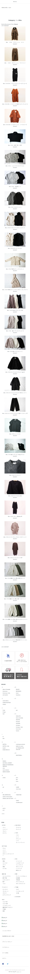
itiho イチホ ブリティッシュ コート (15, 42)
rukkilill (17, 787)
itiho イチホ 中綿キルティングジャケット (15, 269)
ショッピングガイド (6, 930)
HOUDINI (18, 723)
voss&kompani (19, 802)
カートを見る (5, 952)
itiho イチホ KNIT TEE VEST (15, 145)
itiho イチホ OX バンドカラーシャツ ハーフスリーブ (15, 124)
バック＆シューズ (20, 891)
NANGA (4, 761)
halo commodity (19, 717)
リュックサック (19, 864)
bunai (17, 693)
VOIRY (17, 800)
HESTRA (18, 719)
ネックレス (5, 889)
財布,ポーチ (18, 870)
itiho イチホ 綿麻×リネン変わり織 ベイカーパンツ (15, 598)
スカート (5, 852)
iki (3, 736)
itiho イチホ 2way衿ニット (15, 186)
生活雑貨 (18, 878)
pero (17, 777)
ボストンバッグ (19, 866)
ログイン (4, 958)
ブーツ (4, 864)
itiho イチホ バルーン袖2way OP (15, 516)
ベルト (4, 883)
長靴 (4, 866)
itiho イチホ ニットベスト (15, 434)
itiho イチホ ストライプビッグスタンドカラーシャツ (15, 537)
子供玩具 (18, 879)
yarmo (4, 808)
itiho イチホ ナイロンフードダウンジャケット (15, 227)
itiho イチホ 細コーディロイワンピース (15, 330)
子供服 (16, 887)
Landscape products (20, 744)
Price (12, 24)
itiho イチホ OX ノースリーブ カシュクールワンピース (15, 83)
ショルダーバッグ (20, 863)
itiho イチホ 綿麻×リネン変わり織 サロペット (15, 578)
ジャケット (5, 829)
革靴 (4, 861)
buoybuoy (18, 694)
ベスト (17, 835)
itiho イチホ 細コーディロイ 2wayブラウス (15, 454)
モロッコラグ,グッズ (20, 883)
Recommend (7, 24)
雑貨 (16, 874)
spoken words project (7, 796)
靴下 (4, 881)
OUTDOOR (17, 896)
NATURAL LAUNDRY (7, 763)
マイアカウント (5, 947)
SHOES (3, 858)
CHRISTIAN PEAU (7, 702)
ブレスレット (6, 891)
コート (4, 827)
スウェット (18, 838)
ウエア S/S (5, 901)
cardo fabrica (5, 700)
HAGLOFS (18, 716)
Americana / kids (6, 693)
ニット (17, 837)
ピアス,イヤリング (7, 894)
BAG (16, 858)
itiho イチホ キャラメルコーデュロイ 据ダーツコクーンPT (15, 413)
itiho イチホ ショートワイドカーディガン (15, 165)
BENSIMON (18, 691)
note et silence (6, 770)
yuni (3, 810)
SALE (3, 899)
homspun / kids (19, 727)
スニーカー (5, 863)
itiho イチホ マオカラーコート (15, 207)
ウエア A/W (5, 903)
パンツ (4, 850)
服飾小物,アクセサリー (8, 907)
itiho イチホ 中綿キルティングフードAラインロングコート (15, 289)
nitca (4, 768)
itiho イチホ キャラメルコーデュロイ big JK (15, 372)
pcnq (17, 781)
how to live (18, 729)
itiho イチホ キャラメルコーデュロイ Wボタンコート (15, 392)
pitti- (17, 779)
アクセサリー (5, 887)
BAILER (17, 689)
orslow (4, 777)
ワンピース (18, 827)
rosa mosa (18, 789)
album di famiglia (6, 689)
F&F (4, 713)
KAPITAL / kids (6, 746)
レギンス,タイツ (6, 879)
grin (17, 710)
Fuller (4, 710)
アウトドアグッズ (20, 881)
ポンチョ (5, 833)
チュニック (18, 829)
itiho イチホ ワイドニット (15, 475)
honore (17, 730)
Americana (5, 691)
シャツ (17, 840)
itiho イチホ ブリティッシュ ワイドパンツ (15, 62)
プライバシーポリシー (7, 941)
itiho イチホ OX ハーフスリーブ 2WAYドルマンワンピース (15, 104)
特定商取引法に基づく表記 (8, 936)
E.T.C (3, 813)
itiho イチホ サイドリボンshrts (15, 495)
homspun (18, 725)
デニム (4, 848)
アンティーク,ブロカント (21, 876)
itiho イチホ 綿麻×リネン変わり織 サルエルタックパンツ (15, 619)
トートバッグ (19, 861)
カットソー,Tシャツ (20, 842)
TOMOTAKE (18, 794)
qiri (3, 787)
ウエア (17, 889)
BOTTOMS (4, 846)
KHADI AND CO (6, 749)
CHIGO (4, 704)
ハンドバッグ (19, 868)
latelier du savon (19, 746)
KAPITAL (5, 744)
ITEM (2, 822)
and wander (5, 694)
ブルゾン (5, 831)
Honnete (18, 721)
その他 (17, 893)
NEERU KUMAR (6, 771)
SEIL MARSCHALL (7, 794)
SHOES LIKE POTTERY (8, 798)
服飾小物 (4, 874)
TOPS (16, 832)
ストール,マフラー (7, 876)
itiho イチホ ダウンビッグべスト (15, 248)
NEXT (7, 25)
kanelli (4, 748)
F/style (4, 712)
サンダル (5, 868)
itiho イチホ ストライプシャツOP (15, 557)
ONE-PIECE (18, 825)
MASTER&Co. (19, 755)
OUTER (3, 825)
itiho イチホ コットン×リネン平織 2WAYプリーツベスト (15, 639)
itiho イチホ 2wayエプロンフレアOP (15, 310)
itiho (20, 20)
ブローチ (5, 893)
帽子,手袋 (5, 878)
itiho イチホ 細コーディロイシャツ (15, 351)
